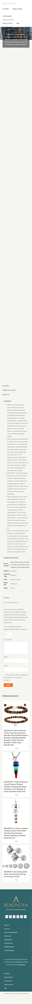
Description (6, 386)
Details (16, 748)
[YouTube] (21, 916)
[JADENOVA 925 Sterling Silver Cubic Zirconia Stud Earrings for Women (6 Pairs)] (16, 857)
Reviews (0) (6, 394)
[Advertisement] (16, 57)
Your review (8, 640)
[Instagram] (10, 916)
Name (6, 657)
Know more (21, 964)
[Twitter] (17, 916)
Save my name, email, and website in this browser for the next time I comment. (16, 677)
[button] (21, 23)
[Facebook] (6, 916)
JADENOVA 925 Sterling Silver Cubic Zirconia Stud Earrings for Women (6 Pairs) (15, 874)
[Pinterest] (14, 916)
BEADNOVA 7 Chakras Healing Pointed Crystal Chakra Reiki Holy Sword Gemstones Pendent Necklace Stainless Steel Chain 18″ (16, 833)
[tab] (16, 386)
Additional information (9, 390)
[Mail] (25, 916)
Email (6, 666)
